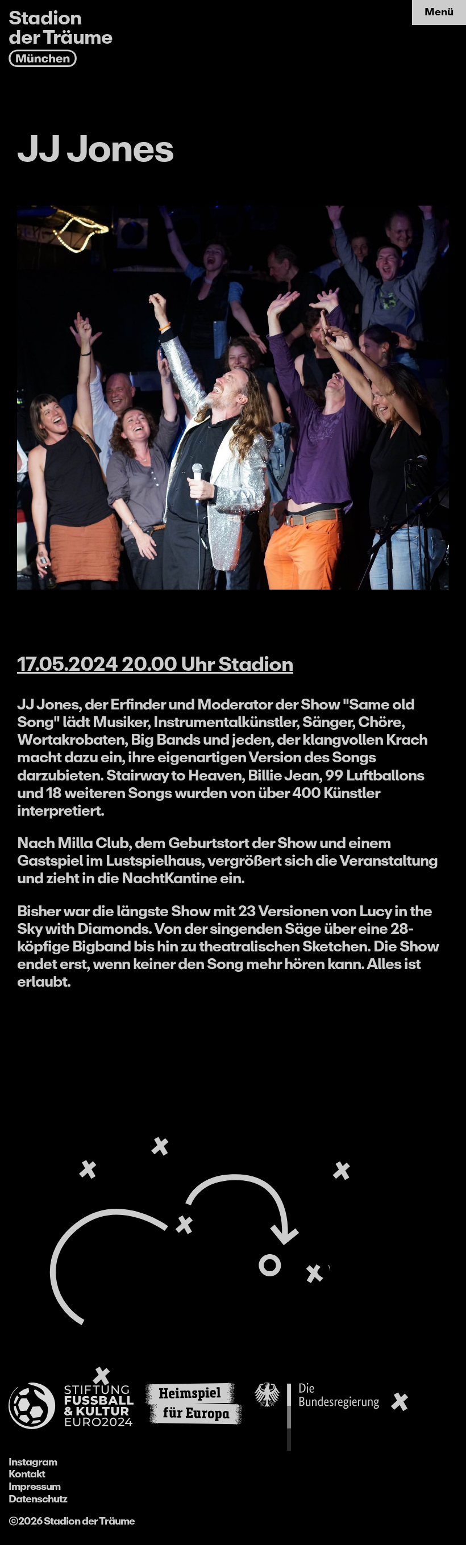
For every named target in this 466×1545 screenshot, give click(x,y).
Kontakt (27, 1474)
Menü (439, 11)
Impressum (34, 1486)
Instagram (33, 1462)
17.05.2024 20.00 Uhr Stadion (155, 664)
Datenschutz (38, 1499)
